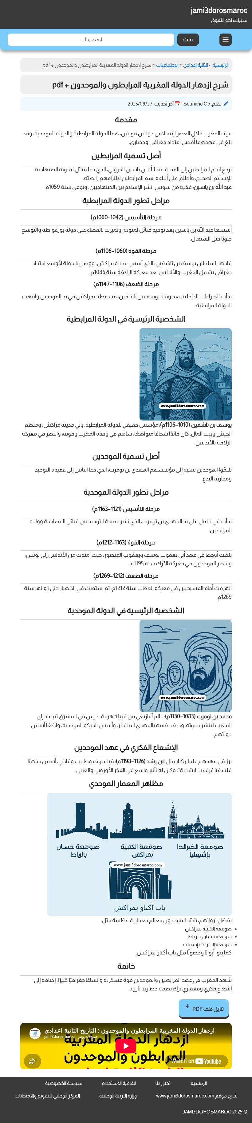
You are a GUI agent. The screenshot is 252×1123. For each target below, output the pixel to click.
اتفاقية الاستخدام (119, 1083)
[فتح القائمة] (225, 40)
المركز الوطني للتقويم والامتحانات (47, 1095)
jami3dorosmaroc (219, 10)
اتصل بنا (163, 1083)
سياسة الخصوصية (63, 1083)
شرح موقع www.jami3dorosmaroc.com (197, 1095)
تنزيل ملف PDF (207, 1009)
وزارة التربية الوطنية (118, 1095)
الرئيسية (199, 1083)
